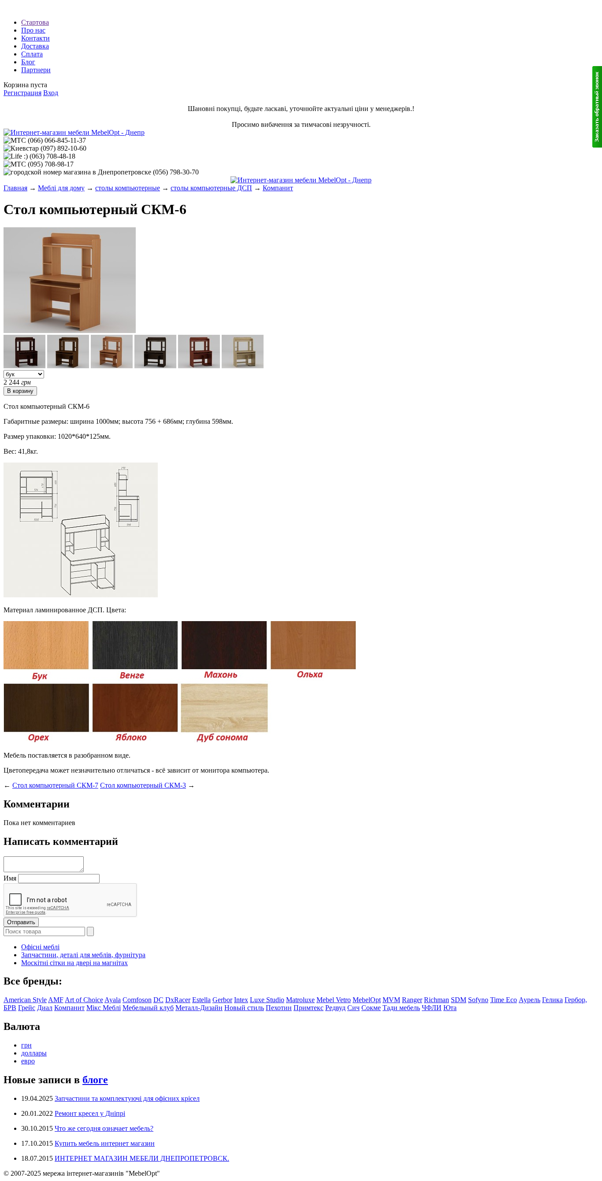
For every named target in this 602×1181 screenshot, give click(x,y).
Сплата (32, 54)
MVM (391, 999)
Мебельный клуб (148, 1007)
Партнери (36, 70)
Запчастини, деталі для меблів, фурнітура (83, 955)
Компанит (278, 188)
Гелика (552, 999)
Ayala (112, 999)
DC (158, 999)
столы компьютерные (127, 188)
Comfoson (137, 999)
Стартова (35, 22)
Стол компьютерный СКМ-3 (143, 785)
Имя (10, 878)
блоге (95, 1079)
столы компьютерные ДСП (211, 188)
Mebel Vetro (333, 999)
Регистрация (22, 92)
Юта (450, 1007)
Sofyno (478, 999)
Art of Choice (84, 999)
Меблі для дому (61, 188)
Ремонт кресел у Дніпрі (90, 1113)
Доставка (35, 46)
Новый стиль (244, 1007)
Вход (50, 92)
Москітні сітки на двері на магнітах (74, 962)
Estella (201, 999)
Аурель (529, 999)
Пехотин (279, 1007)
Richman (436, 999)
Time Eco (503, 999)
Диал (44, 1007)
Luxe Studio (267, 999)
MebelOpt (367, 999)
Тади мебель (401, 1007)
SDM (458, 999)
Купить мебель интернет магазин (105, 1143)
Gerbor (222, 999)
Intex (241, 999)
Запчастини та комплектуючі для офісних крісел (127, 1098)
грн (26, 1045)
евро (28, 1061)
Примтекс (308, 1007)
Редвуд (335, 1007)
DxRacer (177, 999)
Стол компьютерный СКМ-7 (55, 785)
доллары (34, 1053)
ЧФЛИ (432, 1007)
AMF (55, 999)
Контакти (35, 38)
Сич (353, 1007)
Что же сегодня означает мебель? (104, 1128)
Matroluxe (300, 999)
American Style (25, 999)
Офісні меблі (40, 947)
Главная (15, 188)
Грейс (26, 1007)
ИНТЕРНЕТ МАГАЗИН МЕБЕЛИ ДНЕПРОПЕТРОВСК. (142, 1158)
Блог (28, 62)
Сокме (371, 1007)
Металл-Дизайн (199, 1007)
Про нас (33, 30)
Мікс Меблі (103, 1007)
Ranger (412, 999)
